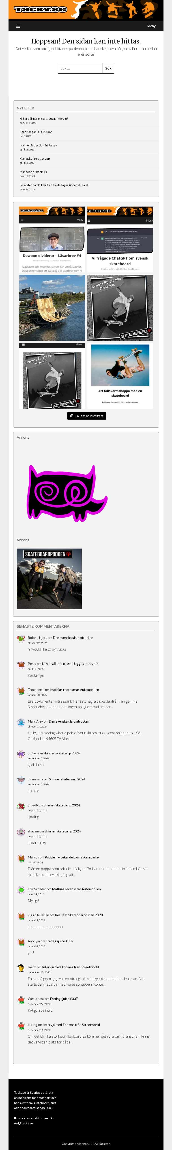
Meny (151, 26)
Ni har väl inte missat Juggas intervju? (44, 118)
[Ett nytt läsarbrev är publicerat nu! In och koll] (52, 239)
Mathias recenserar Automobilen (74, 690)
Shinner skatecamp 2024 (61, 753)
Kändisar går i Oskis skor (36, 132)
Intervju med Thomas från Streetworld (70, 967)
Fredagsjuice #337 (60, 941)
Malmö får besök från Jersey (38, 145)
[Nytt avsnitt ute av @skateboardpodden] (52, 376)
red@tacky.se (23, 1123)
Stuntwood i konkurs (33, 172)
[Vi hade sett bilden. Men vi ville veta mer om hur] (120, 376)
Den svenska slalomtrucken (73, 638)
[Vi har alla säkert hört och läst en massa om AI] (120, 239)
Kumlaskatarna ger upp (35, 158)
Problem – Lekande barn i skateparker (72, 857)
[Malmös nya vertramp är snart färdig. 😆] (52, 308)
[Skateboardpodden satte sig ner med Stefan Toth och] (120, 308)
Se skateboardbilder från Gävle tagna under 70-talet (54, 185)
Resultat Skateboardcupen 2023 (79, 915)
